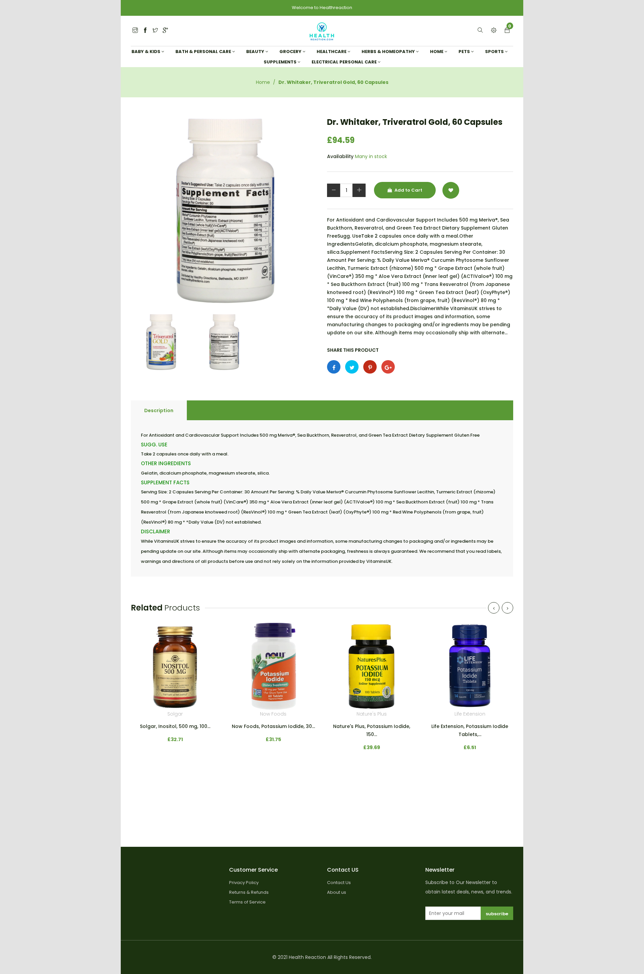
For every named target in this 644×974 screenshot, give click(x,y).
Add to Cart (407, 190)
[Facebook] (145, 31)
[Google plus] (388, 367)
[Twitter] (135, 31)
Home (263, 82)
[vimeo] (370, 367)
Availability (340, 156)
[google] (165, 31)
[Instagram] (155, 31)
